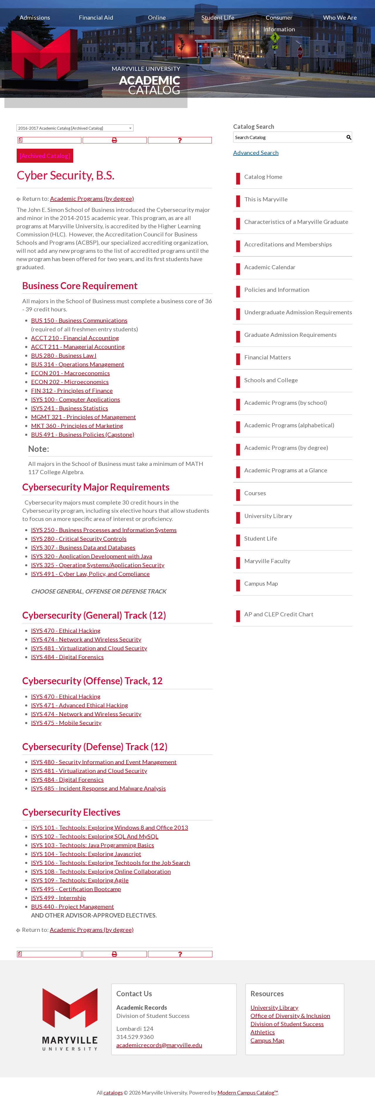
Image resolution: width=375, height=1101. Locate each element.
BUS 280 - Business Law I (63, 355)
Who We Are (340, 17)
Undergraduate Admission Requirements (298, 311)
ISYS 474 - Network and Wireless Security (86, 639)
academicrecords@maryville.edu (159, 1044)
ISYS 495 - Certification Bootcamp (76, 888)
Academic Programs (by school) (285, 402)
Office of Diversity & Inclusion (290, 1015)
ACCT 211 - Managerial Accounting (78, 346)
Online (157, 17)
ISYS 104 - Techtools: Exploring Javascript (86, 853)
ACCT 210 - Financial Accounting (75, 337)
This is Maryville (266, 199)
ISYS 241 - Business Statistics (69, 407)
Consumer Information (279, 23)
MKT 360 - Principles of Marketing (77, 425)
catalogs (113, 1092)
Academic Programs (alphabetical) (289, 424)
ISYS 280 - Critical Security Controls (79, 538)
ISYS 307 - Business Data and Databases (83, 547)
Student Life (218, 17)
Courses (255, 492)
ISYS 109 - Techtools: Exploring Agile (80, 880)
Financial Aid (96, 17)
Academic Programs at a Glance (285, 470)
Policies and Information (276, 289)
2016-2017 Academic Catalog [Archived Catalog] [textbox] (60, 128)
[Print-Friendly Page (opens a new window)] (114, 140)
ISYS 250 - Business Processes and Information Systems (104, 529)
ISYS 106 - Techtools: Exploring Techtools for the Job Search (110, 862)
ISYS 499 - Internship (58, 897)
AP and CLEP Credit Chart (278, 614)
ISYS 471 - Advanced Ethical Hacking (79, 705)
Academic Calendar (270, 266)
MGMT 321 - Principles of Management (83, 416)
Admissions (35, 17)
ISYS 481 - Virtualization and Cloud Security (89, 647)
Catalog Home (263, 176)
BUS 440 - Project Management (72, 906)
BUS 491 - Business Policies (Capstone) (82, 434)
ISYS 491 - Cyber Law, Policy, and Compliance (90, 573)
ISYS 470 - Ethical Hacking (65, 630)
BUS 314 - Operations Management (77, 364)
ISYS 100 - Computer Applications (75, 399)
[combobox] (75, 127)
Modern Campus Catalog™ (247, 1092)
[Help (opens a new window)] (180, 140)
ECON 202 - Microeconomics (70, 381)
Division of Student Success (287, 1023)
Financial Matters (267, 357)
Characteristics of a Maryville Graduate (296, 221)
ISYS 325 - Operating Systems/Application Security (97, 564)
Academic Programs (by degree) (92, 198)
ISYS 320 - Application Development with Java (91, 556)
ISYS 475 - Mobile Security (66, 722)
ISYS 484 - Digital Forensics (67, 656)
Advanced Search (256, 152)
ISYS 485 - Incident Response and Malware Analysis (98, 788)
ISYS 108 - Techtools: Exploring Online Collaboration (101, 871)
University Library (268, 515)
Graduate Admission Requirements (290, 334)
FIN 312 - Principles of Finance (72, 390)
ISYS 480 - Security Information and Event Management (104, 761)
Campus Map (261, 583)
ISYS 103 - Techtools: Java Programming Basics (92, 844)
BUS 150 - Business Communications (79, 320)
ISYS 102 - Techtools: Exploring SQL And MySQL (94, 836)
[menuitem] (34, 23)
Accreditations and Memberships (288, 244)
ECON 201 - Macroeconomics (70, 372)
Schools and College (271, 379)
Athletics (262, 1031)
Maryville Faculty (267, 560)
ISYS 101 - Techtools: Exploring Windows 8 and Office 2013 (109, 827)
